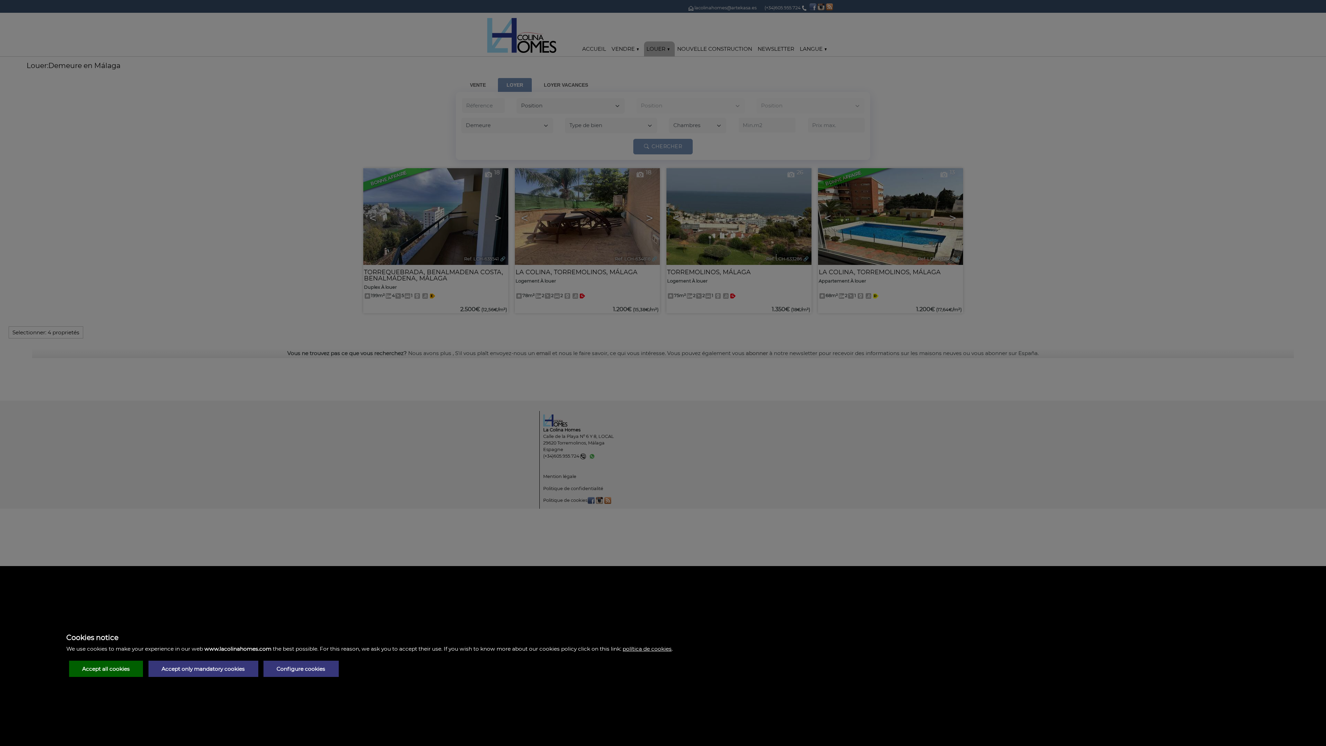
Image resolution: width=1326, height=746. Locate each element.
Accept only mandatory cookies (203, 669)
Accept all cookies (106, 669)
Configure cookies (301, 669)
